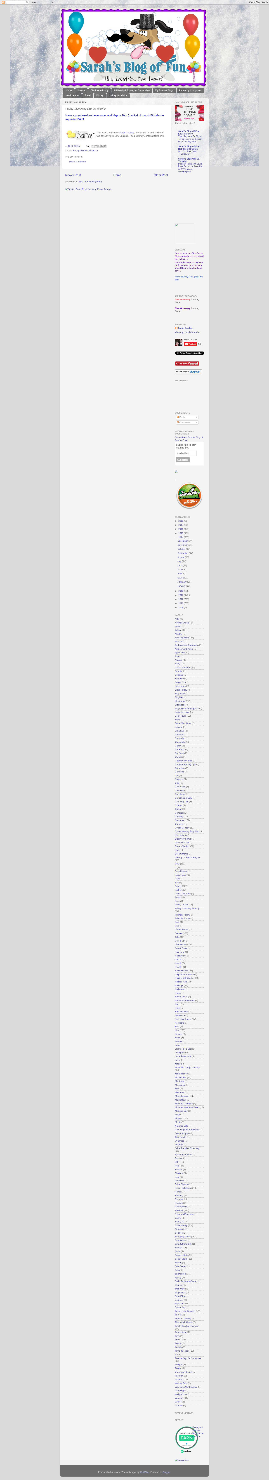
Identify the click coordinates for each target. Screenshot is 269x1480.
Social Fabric (181, 1255)
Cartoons (179, 772)
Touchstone (180, 1332)
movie (178, 1115)
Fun (177, 926)
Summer (179, 1300)
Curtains (179, 824)
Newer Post (73, 175)
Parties (178, 1158)
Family (178, 886)
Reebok (179, 1203)
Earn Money (181, 871)
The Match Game (183, 1322)
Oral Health (180, 1137)
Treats (178, 1343)
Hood (177, 1004)
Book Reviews (182, 712)
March (180, 578)
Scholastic (180, 1229)
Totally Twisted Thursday (187, 1326)
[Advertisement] (194, 198)
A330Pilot (144, 1472)
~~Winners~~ (72, 95)
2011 (181, 599)
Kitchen (178, 1034)
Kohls (177, 1037)
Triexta (178, 1347)
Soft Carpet (180, 1266)
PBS (177, 1162)
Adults (178, 626)
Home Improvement (185, 1000)
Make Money (181, 1074)
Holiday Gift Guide (118, 95)
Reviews (179, 1210)
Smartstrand (181, 1240)
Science (179, 1233)
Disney (100, 95)
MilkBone (179, 1092)
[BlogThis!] (96, 146)
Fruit (177, 922)
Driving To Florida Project (187, 857)
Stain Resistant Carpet (186, 1281)
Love (177, 1060)
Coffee (178, 809)
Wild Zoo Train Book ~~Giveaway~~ (187, 152)
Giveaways (180, 944)
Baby (177, 664)
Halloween (180, 956)
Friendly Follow (182, 915)
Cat (176, 775)
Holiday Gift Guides (184, 978)
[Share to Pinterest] (104, 146)
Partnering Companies (190, 90)
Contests (179, 813)
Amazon (179, 641)
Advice (178, 630)
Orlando (179, 1144)
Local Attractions (183, 1056)
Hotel (177, 1008)
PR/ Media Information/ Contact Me (132, 90)
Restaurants (181, 1207)
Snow (177, 1251)
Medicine (179, 1081)
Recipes (179, 1199)
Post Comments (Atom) (90, 181)
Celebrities (180, 787)
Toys (177, 1336)
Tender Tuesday (183, 1318)
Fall (177, 882)
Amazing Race (182, 638)
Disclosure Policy (99, 90)
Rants (178, 1192)
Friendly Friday (182, 918)
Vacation (179, 1376)
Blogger (166, 1472)
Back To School (182, 667)
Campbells (180, 742)
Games (178, 933)
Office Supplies (182, 1133)
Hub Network (181, 1011)
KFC (177, 1026)
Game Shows (181, 929)
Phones (178, 1169)
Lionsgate (180, 1052)
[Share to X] (99, 146)
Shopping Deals (183, 1236)
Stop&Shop (180, 1296)
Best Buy (179, 678)
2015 (181, 533)
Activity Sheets (182, 623)
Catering (179, 779)
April (179, 573)
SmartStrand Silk (183, 1244)
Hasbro (178, 959)
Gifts (177, 937)
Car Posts (180, 749)
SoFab (178, 1262)
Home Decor (181, 997)
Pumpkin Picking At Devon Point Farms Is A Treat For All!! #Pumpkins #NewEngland (190, 168)
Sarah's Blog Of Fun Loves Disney (189, 132)
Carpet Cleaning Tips (185, 764)
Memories (180, 1085)
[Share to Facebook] (102, 146)
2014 (181, 537)
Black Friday (181, 690)
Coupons (179, 820)
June (180, 565)
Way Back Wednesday (186, 1387)
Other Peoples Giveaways (188, 1148)
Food (177, 897)
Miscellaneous (182, 1096)
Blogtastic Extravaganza (187, 708)
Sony (177, 1270)
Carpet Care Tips (183, 761)
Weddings (180, 1390)
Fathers (179, 890)
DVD (177, 864)
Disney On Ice (182, 842)
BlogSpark (180, 705)
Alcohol (178, 634)
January (181, 586)
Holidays (179, 985)
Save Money (181, 1225)
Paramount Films (183, 1154)
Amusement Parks (184, 649)
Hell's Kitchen (181, 971)
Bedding (179, 675)
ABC (177, 619)
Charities (179, 790)
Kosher (178, 1041)
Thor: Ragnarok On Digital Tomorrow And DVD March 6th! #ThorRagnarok (190, 139)
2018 (181, 521)
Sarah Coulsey (126, 132)
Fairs (177, 879)
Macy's (178, 1064)
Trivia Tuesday (182, 1351)
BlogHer (179, 697)
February (182, 582)
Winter (178, 1402)
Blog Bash (180, 693)
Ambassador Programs (186, 645)
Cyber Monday (182, 828)
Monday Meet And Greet (187, 1107)
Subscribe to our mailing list (186, 446)
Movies (178, 1118)
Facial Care (180, 875)
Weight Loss (181, 1394)
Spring (178, 1277)
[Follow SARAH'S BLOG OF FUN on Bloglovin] (188, 373)
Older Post (161, 175)
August (181, 557)
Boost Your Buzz (183, 723)
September (183, 553)
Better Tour (180, 682)
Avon (177, 656)
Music (178, 1122)
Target (178, 1315)
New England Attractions (187, 1129)
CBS (177, 783)
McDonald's (180, 1077)
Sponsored (180, 1274)
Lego (177, 1045)
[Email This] (93, 146)
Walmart (179, 1379)
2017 (181, 525)
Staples (178, 1285)
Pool (177, 1177)
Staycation (180, 1292)
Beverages (180, 686)
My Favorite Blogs (164, 90)
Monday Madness (184, 1103)
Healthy (178, 967)
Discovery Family (183, 839)
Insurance (180, 1015)
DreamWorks (181, 854)
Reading (179, 1195)
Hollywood (180, 989)
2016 (181, 529)
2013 (181, 591)
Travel (88, 95)
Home (69, 90)
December (182, 541)
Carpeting (180, 768)
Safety (178, 1218)
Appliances (180, 652)
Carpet (178, 757)
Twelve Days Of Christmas (188, 1358)
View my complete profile (187, 332)
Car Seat (179, 753)
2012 (181, 595)
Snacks (178, 1247)
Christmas (180, 794)
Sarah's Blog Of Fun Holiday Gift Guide (189, 147)
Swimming (180, 1307)
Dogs (177, 850)
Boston (178, 727)
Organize (179, 1141)
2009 (181, 607)
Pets (177, 1166)
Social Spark (181, 1259)
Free (177, 901)
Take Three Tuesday (185, 1311)
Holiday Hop (181, 982)
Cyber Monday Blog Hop (187, 831)
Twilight (178, 1364)
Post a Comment (77, 162)
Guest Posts (181, 948)
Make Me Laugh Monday (187, 1067)
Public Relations (183, 1188)
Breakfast (179, 731)
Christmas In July (183, 798)
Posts (182, 417)
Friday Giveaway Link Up (85, 150)
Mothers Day (181, 1111)
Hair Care (179, 952)
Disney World (181, 846)
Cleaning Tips (181, 801)
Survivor (179, 1303)
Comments (184, 422)
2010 (181, 603)
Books (178, 719)
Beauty (178, 671)
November (182, 545)
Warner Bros (181, 1383)
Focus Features (183, 893)
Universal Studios (183, 1372)
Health (178, 963)
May (179, 569)
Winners (179, 1398)
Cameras (179, 734)
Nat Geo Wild (181, 1126)
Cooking (179, 816)
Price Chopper (182, 1184)
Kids (177, 1030)
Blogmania (180, 701)
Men (177, 1089)
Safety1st (179, 1221)
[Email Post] (87, 146)
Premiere (179, 1181)
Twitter (178, 1368)
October (181, 549)
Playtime (179, 1173)
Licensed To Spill (183, 1049)
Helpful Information (184, 974)
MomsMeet (180, 1100)
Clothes (178, 805)
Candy (178, 746)
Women (179, 1405)
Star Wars (180, 1289)
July (179, 561)
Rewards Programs (184, 1214)
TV (176, 1354)
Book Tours (180, 716)
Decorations (181, 835)
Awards (81, 90)
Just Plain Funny (183, 1019)
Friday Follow (181, 905)
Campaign (180, 738)
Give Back (180, 941)
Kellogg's (179, 1023)
